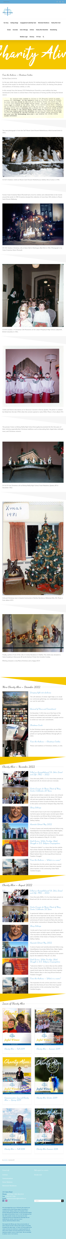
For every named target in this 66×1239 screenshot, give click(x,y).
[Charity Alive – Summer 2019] (49, 1026)
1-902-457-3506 (10, 1196)
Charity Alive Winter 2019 (47, 1097)
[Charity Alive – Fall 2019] (17, 1026)
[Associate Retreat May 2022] (15, 831)
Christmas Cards (36, 725)
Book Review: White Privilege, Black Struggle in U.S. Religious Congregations (45, 842)
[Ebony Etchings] (15, 814)
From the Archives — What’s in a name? (45, 860)
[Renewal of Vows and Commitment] (15, 716)
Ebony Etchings (35, 807)
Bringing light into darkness (40, 692)
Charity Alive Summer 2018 (47, 1149)
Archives (5, 1175)
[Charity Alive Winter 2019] (49, 1075)
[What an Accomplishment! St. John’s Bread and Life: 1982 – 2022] (15, 779)
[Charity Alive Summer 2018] (49, 1126)
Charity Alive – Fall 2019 (15, 1049)
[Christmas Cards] (15, 732)
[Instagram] (6, 1201)
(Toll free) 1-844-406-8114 (15, 1194)
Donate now (38, 1175)
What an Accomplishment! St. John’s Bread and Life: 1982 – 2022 (46, 773)
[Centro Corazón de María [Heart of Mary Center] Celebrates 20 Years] (15, 795)
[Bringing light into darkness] (15, 699)
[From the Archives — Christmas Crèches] (15, 748)
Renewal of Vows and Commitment (43, 709)
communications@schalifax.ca (16, 1198)
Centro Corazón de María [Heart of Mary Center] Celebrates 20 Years (45, 789)
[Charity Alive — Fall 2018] (17, 1126)
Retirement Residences (9, 1186)
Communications (7, 1178)
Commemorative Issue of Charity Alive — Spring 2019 (17, 1098)
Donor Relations (7, 1182)
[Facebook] (3, 1201)
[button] (43, 36)
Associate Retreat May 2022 (41, 824)
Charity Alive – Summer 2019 (48, 1049)
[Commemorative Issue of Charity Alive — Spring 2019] (17, 1075)
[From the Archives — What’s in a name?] (15, 867)
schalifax (5, 1160)
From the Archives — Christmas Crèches (45, 741)
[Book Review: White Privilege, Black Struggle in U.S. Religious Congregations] (15, 848)
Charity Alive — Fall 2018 (15, 1149)
